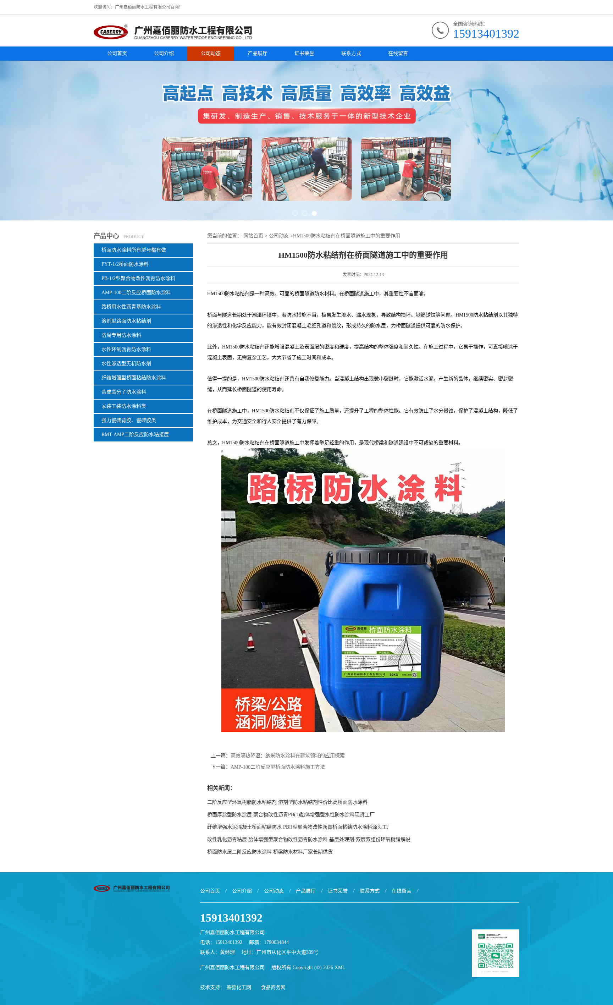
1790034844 (276, 942)
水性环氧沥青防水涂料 (126, 349)
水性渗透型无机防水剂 (126, 363)
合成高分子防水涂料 (123, 392)
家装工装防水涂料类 (123, 406)
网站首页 (253, 235)
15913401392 (486, 33)
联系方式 (351, 53)
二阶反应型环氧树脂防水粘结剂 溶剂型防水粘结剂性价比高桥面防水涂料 (287, 802)
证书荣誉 (304, 53)
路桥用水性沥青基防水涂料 (131, 306)
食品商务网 (273, 987)
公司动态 (211, 53)
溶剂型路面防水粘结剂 (126, 321)
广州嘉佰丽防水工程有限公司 (232, 967)
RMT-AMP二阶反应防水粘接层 (135, 434)
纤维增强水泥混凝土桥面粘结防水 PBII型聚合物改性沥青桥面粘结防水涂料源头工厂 (299, 827)
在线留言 (398, 53)
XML (340, 967)
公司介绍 (164, 53)
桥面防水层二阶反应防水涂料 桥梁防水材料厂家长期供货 (270, 852)
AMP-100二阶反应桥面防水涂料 (136, 292)
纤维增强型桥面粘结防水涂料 (133, 377)
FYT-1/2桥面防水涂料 (125, 264)
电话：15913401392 (221, 942)
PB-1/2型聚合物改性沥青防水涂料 (138, 278)
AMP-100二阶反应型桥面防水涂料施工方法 (278, 767)
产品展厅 (257, 53)
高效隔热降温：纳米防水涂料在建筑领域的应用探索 (288, 755)
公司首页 (117, 53)
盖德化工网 (238, 987)
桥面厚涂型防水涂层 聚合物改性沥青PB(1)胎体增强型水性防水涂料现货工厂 (291, 814)
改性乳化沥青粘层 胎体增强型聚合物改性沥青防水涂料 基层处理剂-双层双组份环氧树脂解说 (308, 839)
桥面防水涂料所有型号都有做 (133, 250)
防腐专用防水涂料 (121, 335)
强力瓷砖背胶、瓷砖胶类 (128, 420)
